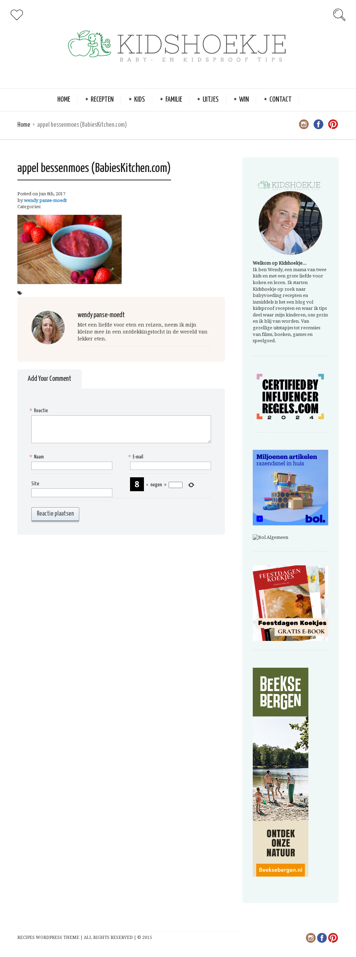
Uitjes (211, 99)
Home (63, 99)
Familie (173, 99)
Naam (37, 457)
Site (35, 483)
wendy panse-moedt (45, 200)
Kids (139, 99)
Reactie (39, 410)
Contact (280, 99)
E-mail (136, 457)
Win (244, 99)
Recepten (102, 99)
